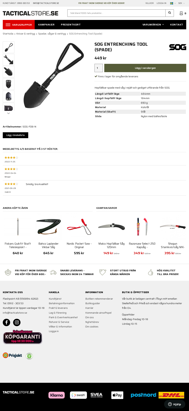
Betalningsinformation (62, 303)
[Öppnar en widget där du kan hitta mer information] (174, 404)
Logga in (161, 3)
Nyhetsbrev (92, 322)
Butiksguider (92, 303)
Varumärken (151, 25)
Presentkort (71, 25)
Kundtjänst (55, 299)
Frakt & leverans (58, 308)
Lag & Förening (57, 313)
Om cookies (91, 326)
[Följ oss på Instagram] (16, 322)
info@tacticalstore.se (15, 313)
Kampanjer (46, 25)
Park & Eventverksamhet (63, 317)
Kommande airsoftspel (98, 313)
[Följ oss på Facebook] (6, 322)
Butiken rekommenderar (99, 299)
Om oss (89, 317)
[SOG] (178, 47)
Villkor (149, 3)
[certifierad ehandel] (29, 356)
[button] (170, 13)
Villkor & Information (60, 326)
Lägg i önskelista (15, 135)
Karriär (89, 308)
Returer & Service (59, 322)
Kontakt (176, 25)
